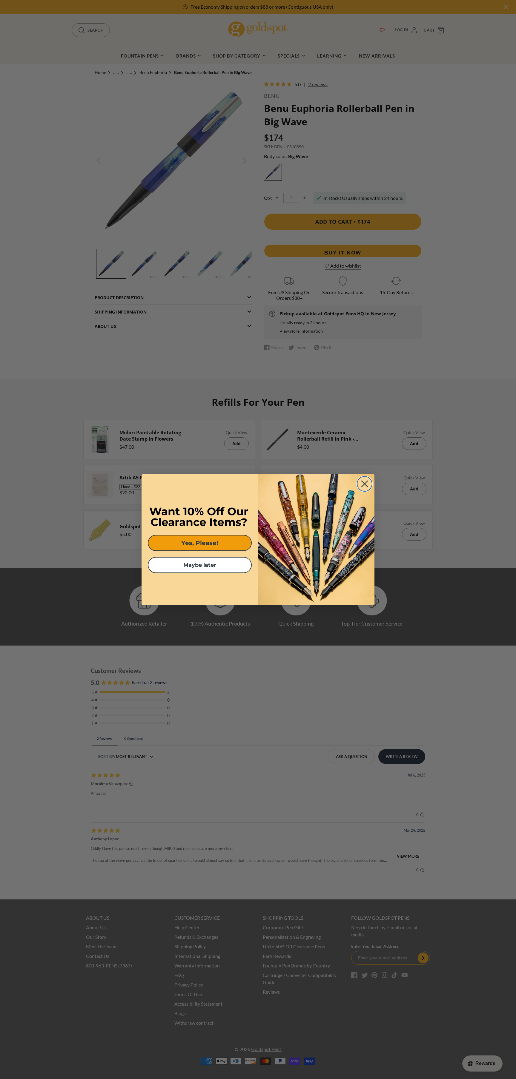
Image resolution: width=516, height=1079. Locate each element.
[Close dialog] (364, 483)
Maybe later (199, 565)
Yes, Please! (199, 543)
